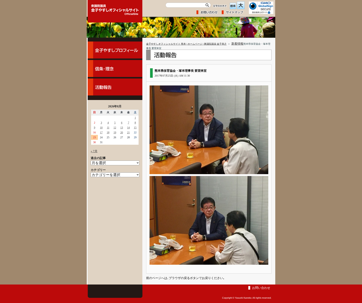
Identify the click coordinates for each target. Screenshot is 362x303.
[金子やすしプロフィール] (115, 50)
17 (101, 132)
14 (128, 127)
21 (128, 132)
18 (108, 132)
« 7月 (94, 151)
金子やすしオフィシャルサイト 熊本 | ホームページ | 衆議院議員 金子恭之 (186, 44)
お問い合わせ (261, 287)
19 (115, 132)
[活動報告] (115, 86)
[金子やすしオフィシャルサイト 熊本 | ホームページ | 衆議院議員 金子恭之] (115, 8)
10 (101, 127)
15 (135, 127)
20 (121, 132)
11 (108, 127)
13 (121, 127)
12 (115, 127)
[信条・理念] (115, 68)
